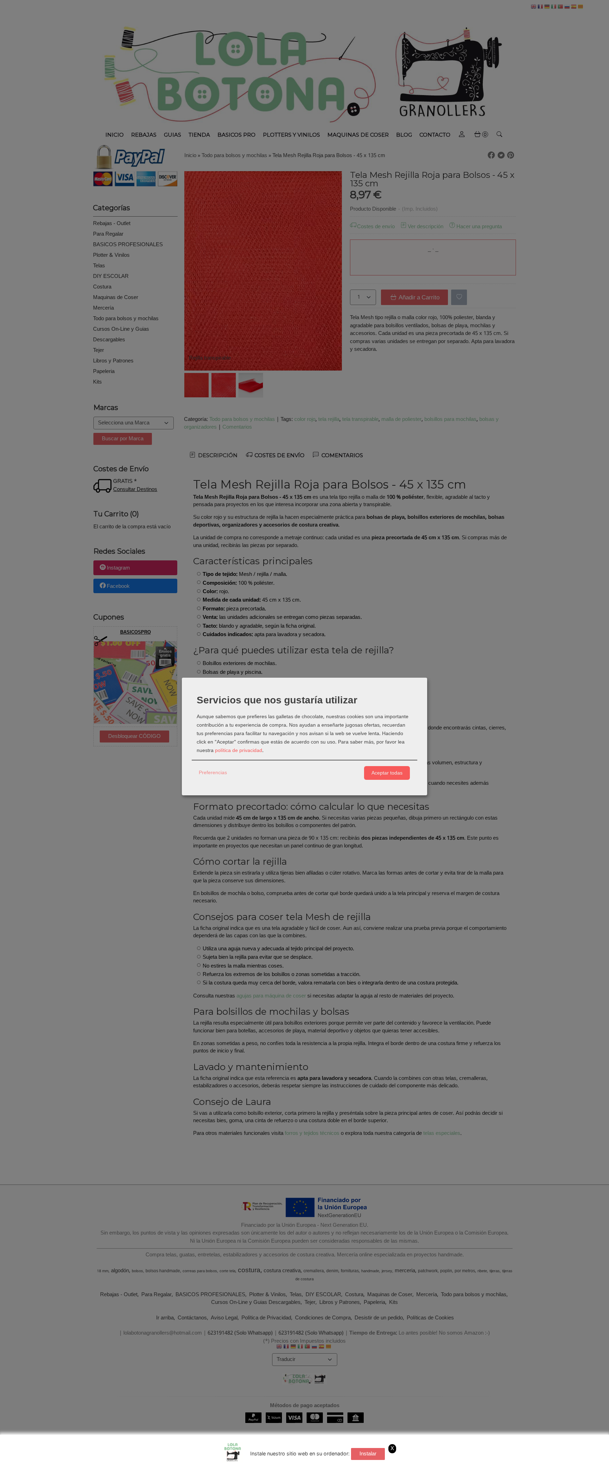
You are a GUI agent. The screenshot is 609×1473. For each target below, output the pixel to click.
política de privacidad (238, 750)
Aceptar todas (386, 773)
